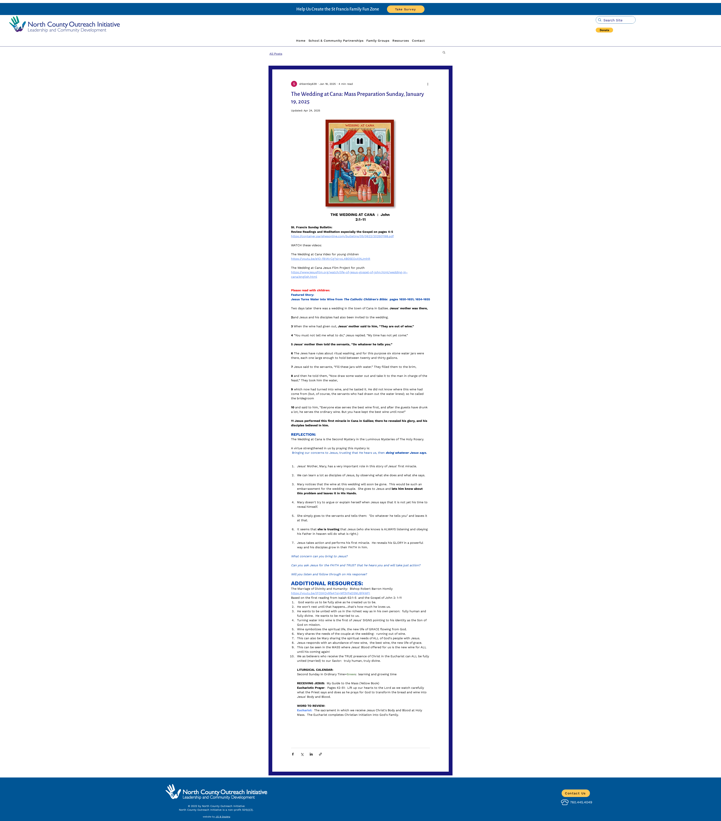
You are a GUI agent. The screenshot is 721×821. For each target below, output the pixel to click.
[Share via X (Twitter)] (302, 754)
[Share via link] (320, 754)
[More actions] (427, 84)
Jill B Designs (223, 816)
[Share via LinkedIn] (311, 754)
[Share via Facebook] (293, 754)
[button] (604, 30)
